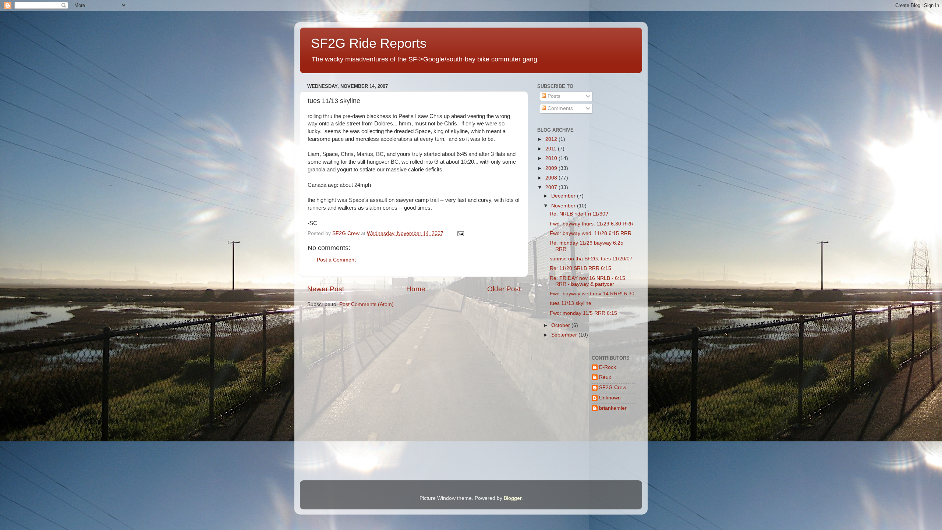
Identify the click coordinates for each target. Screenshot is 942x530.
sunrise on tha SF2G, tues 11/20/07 (591, 259)
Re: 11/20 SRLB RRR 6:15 (580, 268)
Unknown (610, 398)
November (564, 206)
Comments (559, 108)
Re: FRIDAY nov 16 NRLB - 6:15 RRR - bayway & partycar (587, 281)
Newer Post (325, 289)
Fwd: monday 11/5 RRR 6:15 (583, 313)
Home (415, 289)
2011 (551, 149)
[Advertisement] (560, 448)
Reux (605, 377)
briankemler (613, 408)
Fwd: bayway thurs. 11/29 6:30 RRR (592, 224)
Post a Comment (336, 260)
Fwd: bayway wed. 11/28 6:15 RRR (590, 233)
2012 (552, 139)
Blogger (512, 498)
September (564, 335)
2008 (552, 178)
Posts (553, 96)
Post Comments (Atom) (366, 304)
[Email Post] (460, 233)
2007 (552, 187)
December (564, 196)
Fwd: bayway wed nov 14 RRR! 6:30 (592, 293)
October (561, 325)
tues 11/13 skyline (570, 303)
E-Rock (607, 367)
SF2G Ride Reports (368, 43)
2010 (552, 158)
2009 (552, 168)
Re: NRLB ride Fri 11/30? (579, 214)
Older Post (504, 289)
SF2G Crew (612, 387)
